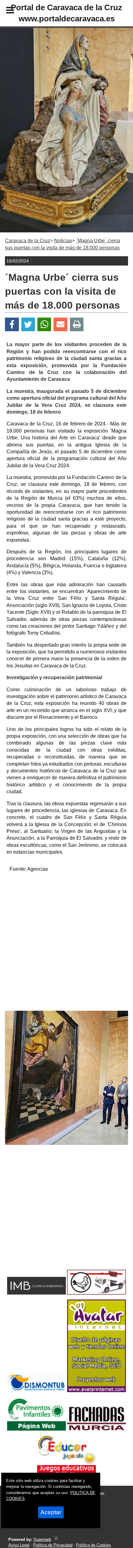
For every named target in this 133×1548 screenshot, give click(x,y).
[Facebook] (12, 325)
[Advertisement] (66, 944)
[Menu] (5, 11)
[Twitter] (28, 325)
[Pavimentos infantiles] (36, 1428)
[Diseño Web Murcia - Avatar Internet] (56, 1539)
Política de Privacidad (52, 1545)
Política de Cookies (93, 1545)
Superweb (42, 1539)
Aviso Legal (18, 1545)
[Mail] (60, 325)
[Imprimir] (77, 325)
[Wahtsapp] (44, 325)
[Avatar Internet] (96, 1390)
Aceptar (51, 1512)
